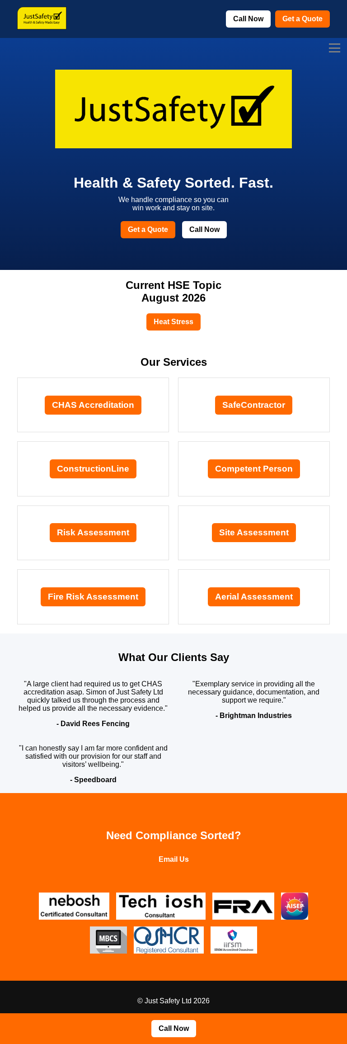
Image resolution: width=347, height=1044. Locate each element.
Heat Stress (173, 322)
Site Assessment (254, 532)
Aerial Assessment (254, 596)
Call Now (248, 19)
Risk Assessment (93, 532)
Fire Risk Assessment (93, 596)
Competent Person (254, 468)
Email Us (174, 859)
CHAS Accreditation (93, 405)
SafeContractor (253, 405)
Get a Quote (302, 19)
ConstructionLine (93, 468)
